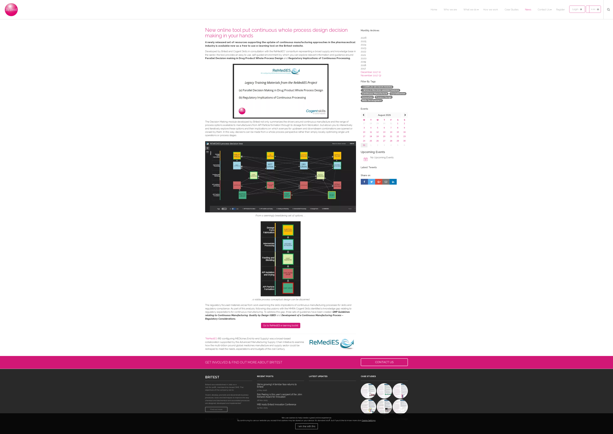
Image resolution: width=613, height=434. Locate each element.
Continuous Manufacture (374, 94)
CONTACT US (384, 362)
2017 (363, 68)
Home (434, 9)
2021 (363, 55)
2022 (363, 51)
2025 (363, 41)
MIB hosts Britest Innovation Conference (276, 404)
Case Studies (511, 9)
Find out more (216, 409)
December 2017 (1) (371, 72)
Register (560, 9)
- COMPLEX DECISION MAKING (377, 87)
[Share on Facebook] (364, 182)
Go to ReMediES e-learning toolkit (280, 325)
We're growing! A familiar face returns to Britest (277, 385)
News (528, 9)
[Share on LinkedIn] (393, 182)
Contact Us (544, 9)
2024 (363, 44)
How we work (490, 9)
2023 (363, 48)
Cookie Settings (368, 420)
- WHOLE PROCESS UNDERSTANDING (380, 90)
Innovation (367, 97)
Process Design (383, 97)
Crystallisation (397, 94)
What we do (470, 9)
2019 (363, 61)
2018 (363, 65)
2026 (364, 37)
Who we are (450, 9)
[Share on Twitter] (371, 182)
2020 (364, 58)
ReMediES (211, 338)
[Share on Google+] (378, 182)
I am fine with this (306, 426)
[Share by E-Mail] (386, 182)
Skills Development (372, 100)
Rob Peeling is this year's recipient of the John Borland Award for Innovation (279, 395)
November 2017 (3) (371, 75)
